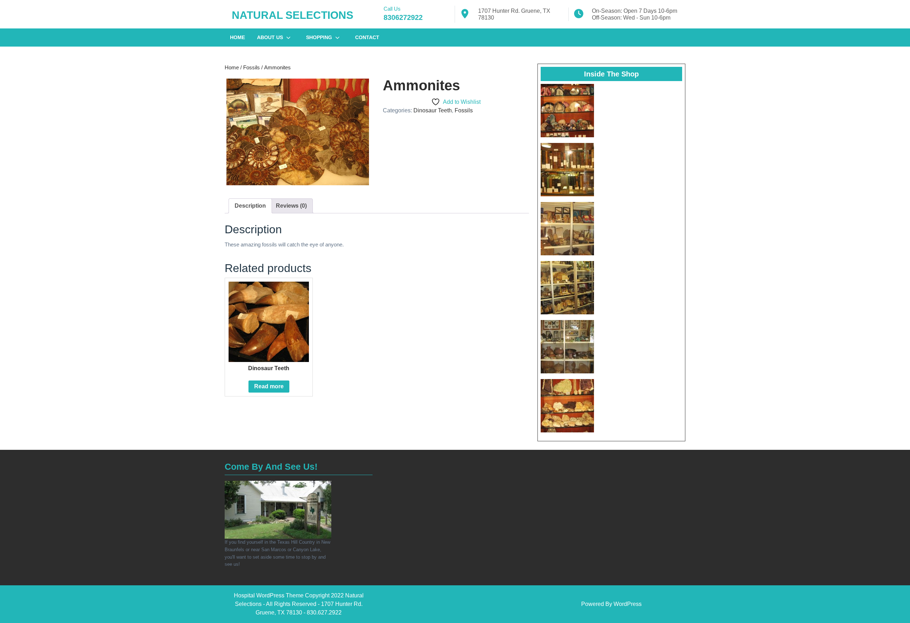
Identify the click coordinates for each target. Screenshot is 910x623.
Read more (269, 386)
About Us (270, 37)
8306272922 (403, 17)
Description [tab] (250, 206)
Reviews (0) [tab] (291, 206)
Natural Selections (292, 15)
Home (237, 37)
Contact (367, 37)
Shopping (319, 37)
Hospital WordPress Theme (269, 595)
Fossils (251, 67)
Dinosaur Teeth (432, 110)
